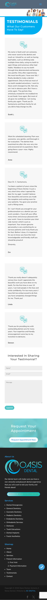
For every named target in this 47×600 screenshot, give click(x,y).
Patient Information (14, 559)
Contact (9, 576)
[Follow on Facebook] (27, 597)
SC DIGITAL (31, 591)
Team (8, 569)
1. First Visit (11, 562)
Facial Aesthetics (13, 536)
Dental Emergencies (14, 505)
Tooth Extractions (13, 529)
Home (8, 548)
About (8, 552)
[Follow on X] (33, 597)
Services (9, 555)
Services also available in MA (23, 494)
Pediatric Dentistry (13, 515)
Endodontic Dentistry (14, 519)
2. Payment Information (16, 566)
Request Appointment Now (23, 439)
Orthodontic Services (14, 522)
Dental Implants (12, 533)
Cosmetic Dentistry (14, 512)
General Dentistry (13, 508)
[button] (42, 567)
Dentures (10, 526)
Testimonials (11, 573)
